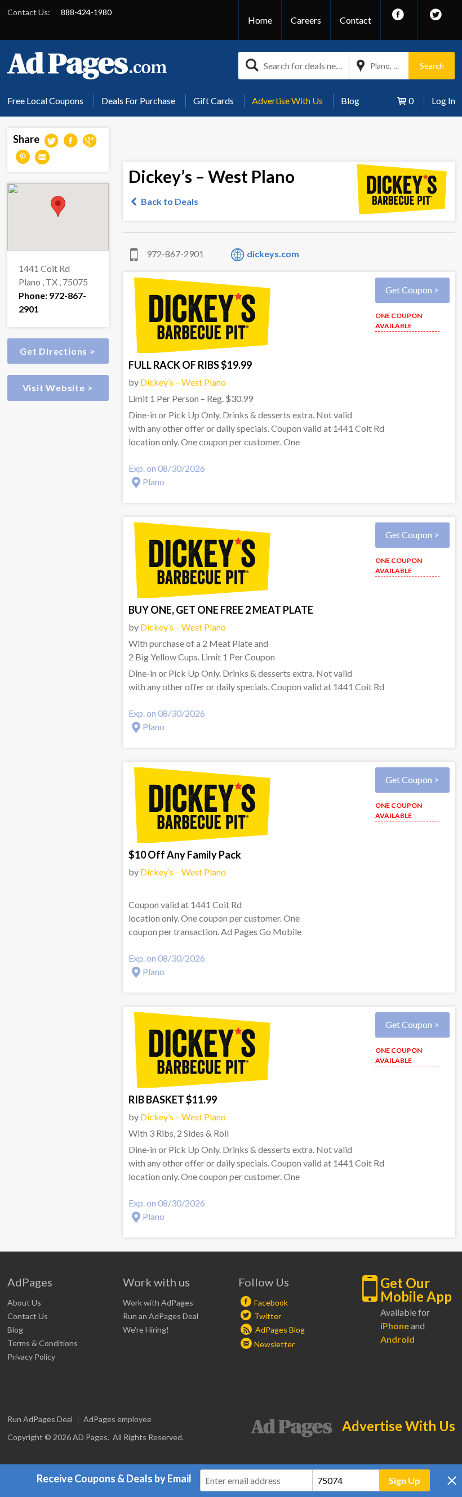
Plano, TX (387, 65)
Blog (350, 100)
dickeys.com (273, 253)
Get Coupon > (412, 289)
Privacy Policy (31, 1356)
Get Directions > (58, 351)
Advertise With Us (287, 100)
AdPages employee (117, 1419)
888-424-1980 (86, 12)
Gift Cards (213, 100)
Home (260, 20)
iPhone (394, 1325)
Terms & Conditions (42, 1343)
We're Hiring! (146, 1329)
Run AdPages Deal (40, 1419)
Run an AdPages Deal (160, 1316)
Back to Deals (169, 201)
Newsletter (274, 1344)
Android (397, 1339)
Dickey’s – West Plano (183, 382)
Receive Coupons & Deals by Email (114, 1478)
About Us (24, 1302)
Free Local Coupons (45, 100)
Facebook (271, 1302)
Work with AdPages (158, 1302)
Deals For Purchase (138, 100)
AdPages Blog (279, 1329)
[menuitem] (49, 101)
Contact (355, 20)
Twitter (267, 1316)
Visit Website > (58, 387)
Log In (443, 100)
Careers (306, 20)
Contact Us (27, 1316)
